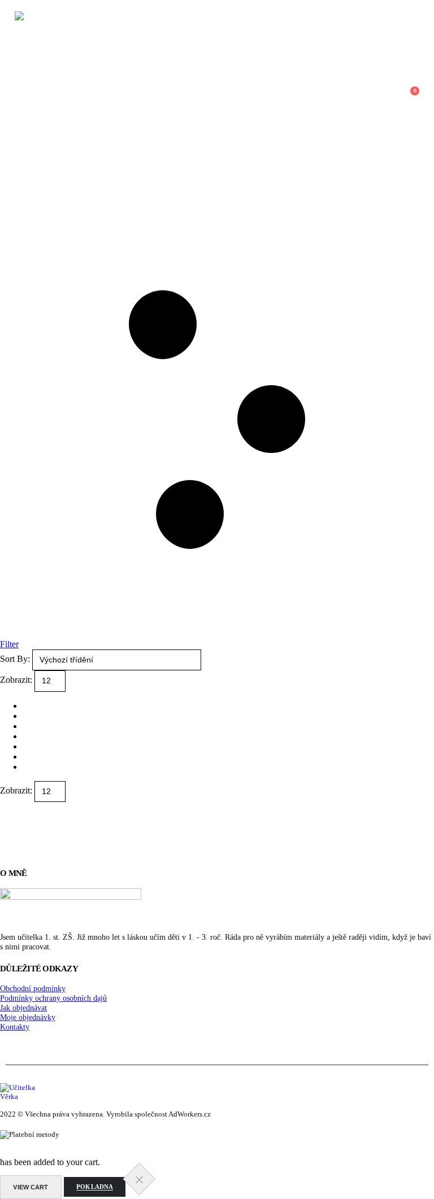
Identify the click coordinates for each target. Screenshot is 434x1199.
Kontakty (14, 1026)
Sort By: (16, 659)
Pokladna (94, 1187)
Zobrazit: (17, 680)
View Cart (30, 1187)
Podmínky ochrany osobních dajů (53, 997)
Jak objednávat (23, 1007)
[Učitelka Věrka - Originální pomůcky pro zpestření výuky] (99, 96)
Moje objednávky (27, 1017)
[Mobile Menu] (7, 96)
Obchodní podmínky (33, 988)
